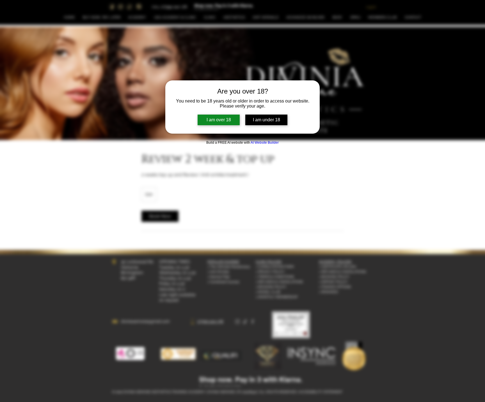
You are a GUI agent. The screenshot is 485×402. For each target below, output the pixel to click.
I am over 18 (219, 119)
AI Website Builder (265, 143)
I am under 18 (266, 119)
